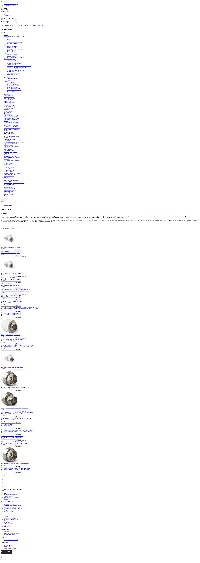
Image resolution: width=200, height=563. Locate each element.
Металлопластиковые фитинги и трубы (14, 142)
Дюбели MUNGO (11, 47)
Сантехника (7, 140)
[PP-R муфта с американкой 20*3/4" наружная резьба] (9, 406)
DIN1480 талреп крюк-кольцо (12, 128)
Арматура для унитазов (10, 156)
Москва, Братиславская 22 (11, 540)
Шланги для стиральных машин (12, 146)
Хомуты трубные (11, 56)
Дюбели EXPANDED (12, 46)
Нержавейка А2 (8, 94)
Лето (5, 197)
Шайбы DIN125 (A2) (9, 105)
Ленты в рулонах (8, 111)
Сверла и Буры (8, 187)
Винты (9, 39)
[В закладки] (23, 250)
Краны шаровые (8, 149)
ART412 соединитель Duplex (11, 125)
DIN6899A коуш (8, 135)
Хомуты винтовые (12, 54)
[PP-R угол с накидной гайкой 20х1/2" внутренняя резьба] (16, 441)
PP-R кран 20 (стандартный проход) (10, 285)
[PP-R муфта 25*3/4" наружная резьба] (9, 333)
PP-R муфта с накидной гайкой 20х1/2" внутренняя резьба (16, 346)
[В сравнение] (25, 250)
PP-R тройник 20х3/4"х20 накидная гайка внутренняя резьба (17, 414)
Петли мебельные (8, 191)
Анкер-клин (10, 92)
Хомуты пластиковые (9, 174)
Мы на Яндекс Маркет (10, 548)
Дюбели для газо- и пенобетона (15, 49)
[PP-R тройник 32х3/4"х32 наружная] (11, 278)
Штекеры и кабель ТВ (10, 170)
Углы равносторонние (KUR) (11, 116)
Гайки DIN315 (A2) (9, 104)
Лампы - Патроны (8, 171)
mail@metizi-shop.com (9, 534)
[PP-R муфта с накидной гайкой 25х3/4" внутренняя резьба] (17, 430)
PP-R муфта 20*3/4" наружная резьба (10, 302)
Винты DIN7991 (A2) (9, 98)
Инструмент (7, 177)
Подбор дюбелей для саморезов (12, 507)
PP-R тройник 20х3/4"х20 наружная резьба (12, 367)
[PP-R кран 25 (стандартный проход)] (11, 295)
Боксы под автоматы (9, 161)
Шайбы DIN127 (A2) (9, 107)
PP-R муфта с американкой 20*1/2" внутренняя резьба (15, 463)
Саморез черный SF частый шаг (15, 70)
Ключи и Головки (8, 181)
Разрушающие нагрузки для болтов (13, 508)
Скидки (6, 499)
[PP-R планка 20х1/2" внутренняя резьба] (12, 436)
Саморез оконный (11, 64)
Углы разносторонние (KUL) (11, 118)
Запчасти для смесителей (10, 143)
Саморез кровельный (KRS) (14, 63)
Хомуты (6, 53)
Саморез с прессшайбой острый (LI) (16, 67)
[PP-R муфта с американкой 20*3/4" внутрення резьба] (9, 386)
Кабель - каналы (8, 166)
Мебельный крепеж (9, 192)
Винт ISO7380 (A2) (9, 97)
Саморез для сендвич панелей (15, 61)
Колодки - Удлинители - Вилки (12, 173)
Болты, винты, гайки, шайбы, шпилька (14, 36)
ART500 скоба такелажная (11, 126)
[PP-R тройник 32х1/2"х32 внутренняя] (9, 245)
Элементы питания (9, 176)
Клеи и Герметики (9, 523)
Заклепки (6, 77)
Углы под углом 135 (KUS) (11, 115)
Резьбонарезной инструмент (11, 185)
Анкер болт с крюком (12, 87)
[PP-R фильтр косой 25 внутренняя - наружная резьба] (15, 468)
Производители (8, 205)
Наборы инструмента (9, 184)
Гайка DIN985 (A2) (9, 102)
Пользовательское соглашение (12, 497)
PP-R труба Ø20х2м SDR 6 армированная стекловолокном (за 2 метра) (19, 308)
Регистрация (7, 15)
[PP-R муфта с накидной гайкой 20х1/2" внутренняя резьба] (17, 345)
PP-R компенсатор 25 (6, 425)
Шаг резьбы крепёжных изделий (12, 510)
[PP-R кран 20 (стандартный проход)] (11, 283)
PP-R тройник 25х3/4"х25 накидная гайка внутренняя (15, 419)
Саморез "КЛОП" (11, 60)
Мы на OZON (7, 546)
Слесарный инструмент (10, 188)
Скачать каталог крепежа (10, 5)
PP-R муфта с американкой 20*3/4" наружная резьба (14, 408)
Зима (5, 195)
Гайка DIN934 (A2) (9, 101)
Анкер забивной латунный (14, 88)
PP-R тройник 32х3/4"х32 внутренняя (11, 273)
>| (4, 486)
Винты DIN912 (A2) (9, 99)
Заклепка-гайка (11, 80)
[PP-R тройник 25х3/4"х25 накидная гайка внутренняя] (16, 418)
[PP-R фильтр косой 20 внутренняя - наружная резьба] (15, 289)
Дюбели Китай (11, 50)
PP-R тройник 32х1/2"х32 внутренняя (11, 247)
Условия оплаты (8, 496)
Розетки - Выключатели (10, 169)
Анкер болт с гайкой (12, 84)
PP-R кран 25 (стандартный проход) (10, 297)
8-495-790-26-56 (8, 531)
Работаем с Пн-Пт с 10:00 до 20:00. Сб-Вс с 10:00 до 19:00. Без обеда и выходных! (25, 25)
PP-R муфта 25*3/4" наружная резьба (10, 335)
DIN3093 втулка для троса (11, 130)
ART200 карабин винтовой (11, 122)
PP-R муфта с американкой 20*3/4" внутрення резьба (15, 387)
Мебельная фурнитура (10, 190)
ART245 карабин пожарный (11, 123)
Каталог (3, 514)
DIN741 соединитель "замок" (11, 136)
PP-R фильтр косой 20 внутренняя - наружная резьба (15, 291)
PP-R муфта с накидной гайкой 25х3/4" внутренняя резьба (16, 431)
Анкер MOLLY (11, 83)
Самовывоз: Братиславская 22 (12, 533)
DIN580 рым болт (8, 132)
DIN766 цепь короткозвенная (11, 138)
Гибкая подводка (8, 145)
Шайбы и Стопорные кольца (14, 42)
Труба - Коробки (8, 164)
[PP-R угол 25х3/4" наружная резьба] (11, 313)
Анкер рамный (11, 91)
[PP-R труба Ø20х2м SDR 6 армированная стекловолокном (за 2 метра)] (20, 307)
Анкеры (6, 81)
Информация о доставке (10, 494)
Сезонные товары (8, 194)
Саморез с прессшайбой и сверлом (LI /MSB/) (19, 66)
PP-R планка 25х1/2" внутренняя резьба (11, 340)
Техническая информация (7, 501)
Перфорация (7, 109)
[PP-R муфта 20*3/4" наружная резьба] (11, 301)
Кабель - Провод (8, 163)
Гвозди (5, 76)
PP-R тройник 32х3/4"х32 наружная (10, 279)
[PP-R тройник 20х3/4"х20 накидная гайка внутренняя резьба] (17, 412)
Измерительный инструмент (11, 180)
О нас (5, 493)
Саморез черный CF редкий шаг (15, 68)
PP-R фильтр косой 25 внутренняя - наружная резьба (15, 469)
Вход (5, 14)
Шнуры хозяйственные (10, 139)
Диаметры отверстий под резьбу (12, 505)
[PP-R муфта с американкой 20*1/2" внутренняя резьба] (9, 462)
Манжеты (6, 153)
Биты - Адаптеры (8, 178)
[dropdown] (1, 1)
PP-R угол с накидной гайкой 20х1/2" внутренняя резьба (16, 443)
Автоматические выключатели (12, 160)
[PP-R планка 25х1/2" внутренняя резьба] (12, 339)
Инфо (2, 490)
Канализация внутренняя (10, 152)
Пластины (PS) (8, 112)
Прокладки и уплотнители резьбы (13, 157)
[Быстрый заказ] (22, 250)
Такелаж (6, 121)
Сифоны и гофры (8, 154)
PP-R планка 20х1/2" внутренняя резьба (11, 437)
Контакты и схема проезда (11, 4)
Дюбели (6, 44)
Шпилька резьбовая (12, 43)
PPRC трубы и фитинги (10, 150)
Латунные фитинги (9, 147)
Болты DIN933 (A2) (9, 95)
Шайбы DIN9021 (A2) (9, 108)
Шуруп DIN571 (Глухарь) (13, 71)
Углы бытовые (7, 114)
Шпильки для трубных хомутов (15, 57)
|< (4, 475)
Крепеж (6, 35)
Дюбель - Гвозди (11, 52)
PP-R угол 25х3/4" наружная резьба (10, 314)
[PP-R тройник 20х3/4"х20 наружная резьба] (9, 365)
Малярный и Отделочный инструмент (14, 183)
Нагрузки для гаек (9, 511)
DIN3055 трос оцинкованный (12, 129)
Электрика (6, 159)
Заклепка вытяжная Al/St (13, 78)
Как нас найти (4, 542)
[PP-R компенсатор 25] (7, 424)
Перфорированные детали (11, 519)
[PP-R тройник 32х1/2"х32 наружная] (11, 251)
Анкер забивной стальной (14, 90)
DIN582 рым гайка (9, 133)
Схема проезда (8, 545)
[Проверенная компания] (19, 553)
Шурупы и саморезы (9, 59)
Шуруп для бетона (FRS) (13, 73)
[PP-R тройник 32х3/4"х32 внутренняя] (9, 272)
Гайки (8, 40)
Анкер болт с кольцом (13, 85)
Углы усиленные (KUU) (10, 119)
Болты (8, 37)
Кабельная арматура (9, 167)
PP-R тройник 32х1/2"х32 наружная (10, 253)
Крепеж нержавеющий (10, 518)
